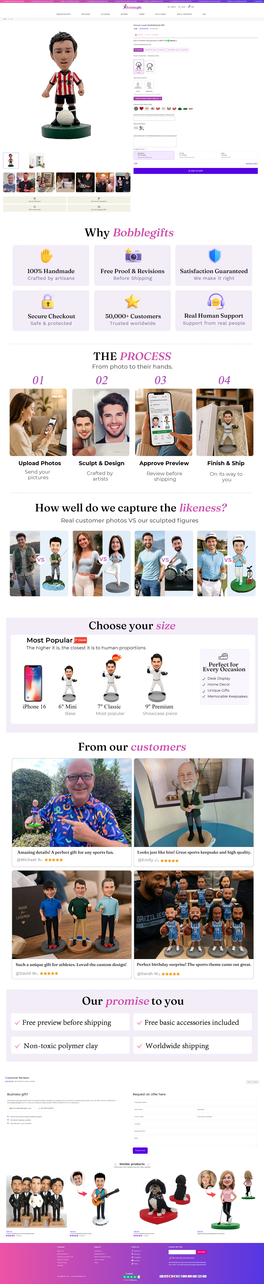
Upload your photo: (140, 78)
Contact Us (98, 1251)
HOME (5, 19)
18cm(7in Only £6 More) (155, 50)
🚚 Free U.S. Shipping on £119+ (85, 1)
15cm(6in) (138, 50)
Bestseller (86, 14)
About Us (60, 1251)
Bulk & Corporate (184, 14)
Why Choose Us (62, 1254)
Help (204, 14)
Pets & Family (161, 14)
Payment (60, 1265)
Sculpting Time (147, 149)
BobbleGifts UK (80, 1276)
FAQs (96, 1262)
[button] (144, 29)
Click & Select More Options (147, 98)
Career (141, 14)
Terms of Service (63, 1259)
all (11, 19)
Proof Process (99, 1259)
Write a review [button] (252, 1082)
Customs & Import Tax (65, 1257)
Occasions (105, 14)
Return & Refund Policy (102, 1257)
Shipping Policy (99, 1254)
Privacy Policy (62, 1262)
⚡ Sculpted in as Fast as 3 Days (58, 1)
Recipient (124, 14)
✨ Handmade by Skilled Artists (29, 1)
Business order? (252, 163)
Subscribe (201, 1252)
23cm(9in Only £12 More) (178, 50)
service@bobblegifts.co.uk (21, 1108)
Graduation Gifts (64, 14)
